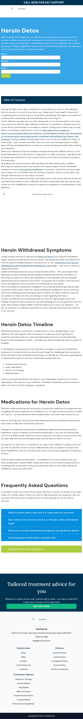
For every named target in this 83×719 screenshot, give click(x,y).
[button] (62, 12)
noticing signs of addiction (31, 169)
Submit (6, 76)
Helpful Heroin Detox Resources (26, 549)
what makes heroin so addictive (56, 130)
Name (4, 54)
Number (5, 61)
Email (4, 68)
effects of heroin (45, 256)
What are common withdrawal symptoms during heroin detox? (43, 530)
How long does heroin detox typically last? (32, 537)
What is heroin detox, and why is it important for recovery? (41, 512)
